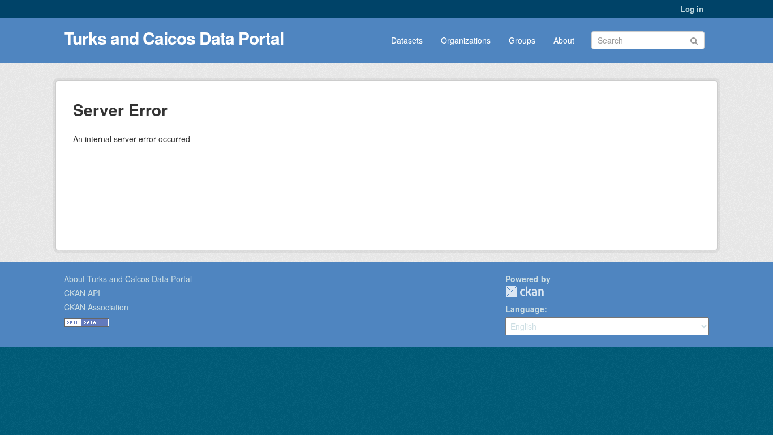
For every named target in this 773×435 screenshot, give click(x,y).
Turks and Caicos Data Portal (174, 37)
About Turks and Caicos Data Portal (128, 278)
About (563, 40)
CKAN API (82, 292)
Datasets (407, 40)
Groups (522, 40)
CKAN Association (96, 307)
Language (524, 308)
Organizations (466, 40)
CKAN (524, 291)
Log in (692, 8)
